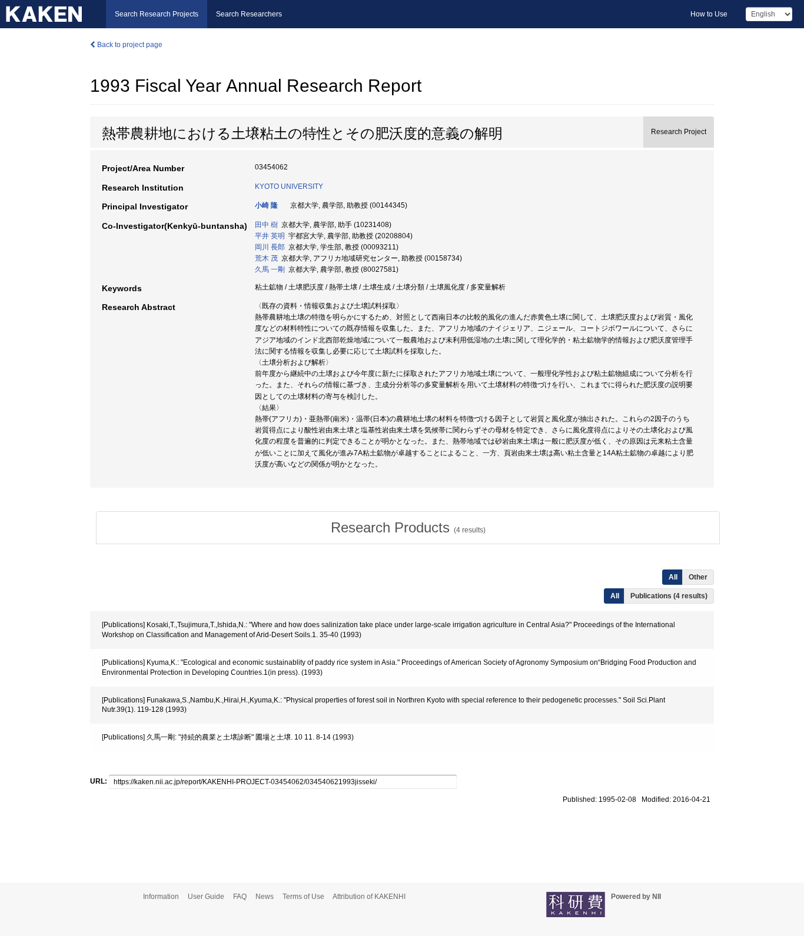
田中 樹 (266, 225)
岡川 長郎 (270, 247)
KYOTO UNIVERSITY (289, 186)
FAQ (240, 896)
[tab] (408, 527)
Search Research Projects (156, 14)
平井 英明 (270, 236)
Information (161, 896)
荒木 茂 (266, 258)
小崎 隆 (266, 205)
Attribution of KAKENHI (369, 896)
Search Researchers (249, 14)
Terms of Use (303, 896)
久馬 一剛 (270, 269)
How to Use (708, 14)
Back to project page (128, 45)
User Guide (206, 896)
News (264, 896)
